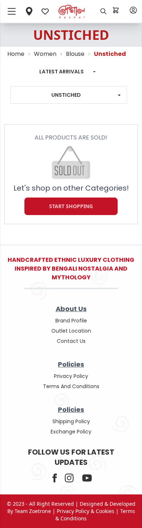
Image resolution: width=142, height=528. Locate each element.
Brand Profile (71, 320)
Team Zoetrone (33, 511)
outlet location (71, 330)
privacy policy (71, 376)
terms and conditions (71, 386)
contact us (71, 341)
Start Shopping (71, 206)
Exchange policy (71, 431)
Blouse (75, 54)
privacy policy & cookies (85, 511)
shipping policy (71, 421)
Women (45, 54)
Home (15, 54)
